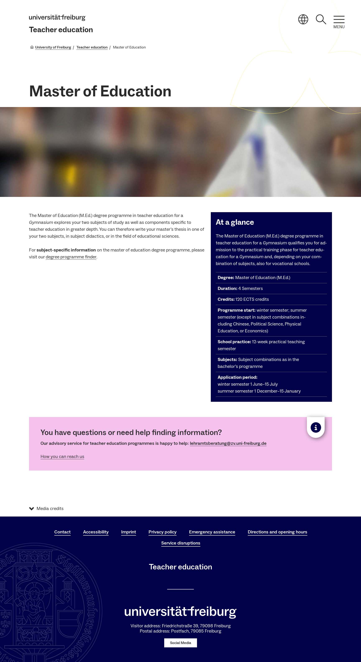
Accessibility (96, 532)
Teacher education (61, 30)
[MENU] (339, 19)
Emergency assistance (212, 532)
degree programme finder (71, 257)
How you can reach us (62, 456)
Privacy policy (163, 532)
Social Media (180, 642)
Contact (62, 532)
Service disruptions (180, 543)
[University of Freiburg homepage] (57, 18)
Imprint (128, 532)
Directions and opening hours (277, 532)
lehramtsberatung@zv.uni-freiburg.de (228, 443)
